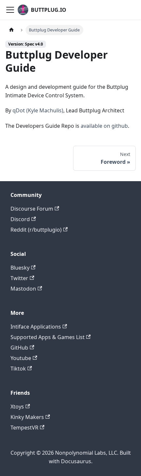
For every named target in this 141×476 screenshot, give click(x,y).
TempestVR (24, 427)
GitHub (19, 347)
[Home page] (11, 30)
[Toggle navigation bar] (10, 10)
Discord (20, 219)
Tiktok (18, 368)
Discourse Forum (31, 208)
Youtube (20, 358)
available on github (104, 125)
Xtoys (17, 406)
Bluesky (20, 267)
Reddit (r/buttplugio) (36, 229)
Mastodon (23, 288)
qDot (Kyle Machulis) (37, 110)
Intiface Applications (35, 326)
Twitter (19, 278)
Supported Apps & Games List (47, 337)
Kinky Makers (27, 417)
